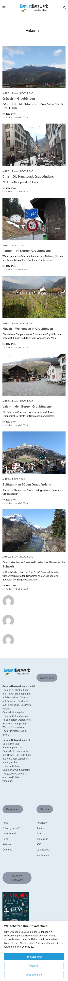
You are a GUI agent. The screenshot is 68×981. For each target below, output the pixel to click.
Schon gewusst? (11, 828)
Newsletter (42, 822)
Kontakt (40, 828)
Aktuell (6, 93)
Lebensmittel (9, 833)
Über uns (7, 849)
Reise (30, 93)
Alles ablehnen (34, 974)
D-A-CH (15, 93)
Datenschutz (43, 849)
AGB (38, 844)
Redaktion (11, 114)
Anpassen (34, 965)
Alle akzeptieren (34, 956)
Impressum (42, 839)
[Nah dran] (65, 924)
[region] (34, 951)
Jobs (38, 833)
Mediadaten (42, 855)
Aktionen (7, 844)
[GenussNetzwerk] (34, 7)
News (23, 93)
